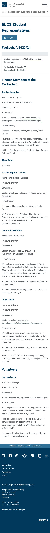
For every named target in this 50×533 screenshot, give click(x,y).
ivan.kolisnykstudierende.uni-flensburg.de (28, 397)
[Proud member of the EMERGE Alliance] (46, 456)
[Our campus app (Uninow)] (24, 456)
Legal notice (6, 465)
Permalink (12, 446)
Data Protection (8, 468)
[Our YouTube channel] (3, 456)
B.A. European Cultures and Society (25, 12)
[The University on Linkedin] (32, 456)
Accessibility (6, 472)
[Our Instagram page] (16, 456)
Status (4, 476)
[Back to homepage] (13, 4)
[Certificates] (39, 456)
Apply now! (11, 38)
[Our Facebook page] (10, 456)
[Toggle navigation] (44, 4)
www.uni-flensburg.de (16, 510)
